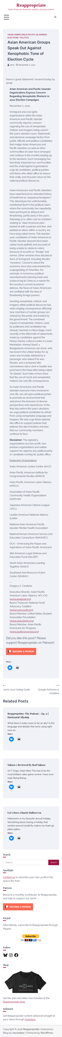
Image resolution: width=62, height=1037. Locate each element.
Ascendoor (18, 1032)
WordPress (46, 1032)
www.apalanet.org (20, 599)
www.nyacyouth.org (21, 610)
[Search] (55, 17)
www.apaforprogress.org (24, 631)
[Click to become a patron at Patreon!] (21, 655)
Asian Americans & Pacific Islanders (27, 34)
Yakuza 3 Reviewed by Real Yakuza (26, 764)
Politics (24, 37)
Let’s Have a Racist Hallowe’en (24, 812)
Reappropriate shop (14, 1001)
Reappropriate (31, 5)
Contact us (9, 877)
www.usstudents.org (21, 620)
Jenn (12, 65)
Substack (30, 1019)
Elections (13, 37)
